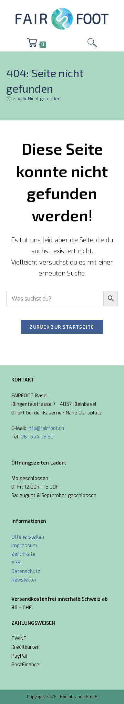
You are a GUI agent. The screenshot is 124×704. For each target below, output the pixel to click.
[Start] (8, 99)
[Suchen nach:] (92, 44)
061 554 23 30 (37, 437)
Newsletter (24, 580)
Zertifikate (23, 554)
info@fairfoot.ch (46, 428)
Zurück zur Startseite (62, 327)
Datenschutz (25, 571)
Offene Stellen (27, 537)
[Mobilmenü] (67, 44)
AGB (16, 563)
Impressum (24, 545)
